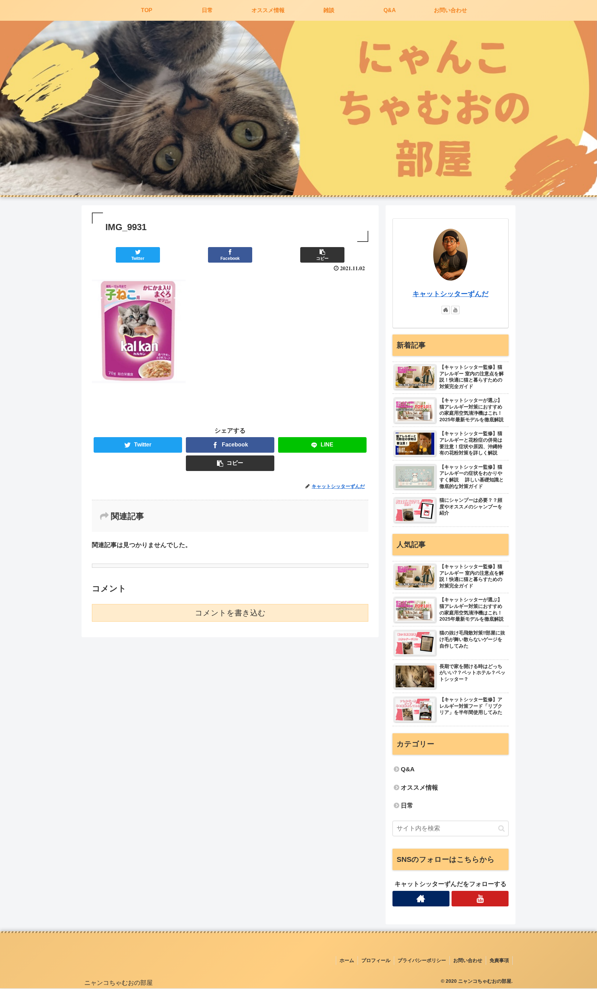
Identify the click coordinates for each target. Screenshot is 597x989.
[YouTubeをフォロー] (455, 310)
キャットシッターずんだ (451, 294)
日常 (407, 805)
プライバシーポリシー (422, 960)
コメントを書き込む (230, 613)
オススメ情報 (419, 787)
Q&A (408, 769)
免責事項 (499, 960)
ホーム (347, 960)
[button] (501, 828)
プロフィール (375, 960)
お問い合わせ (467, 960)
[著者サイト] (446, 310)
